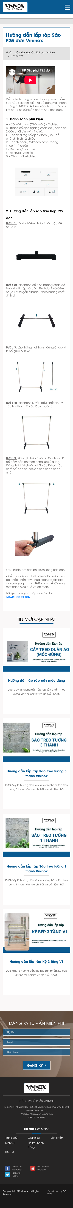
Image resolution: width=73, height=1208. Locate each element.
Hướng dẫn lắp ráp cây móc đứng (36, 680)
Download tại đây (18, 597)
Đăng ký (35, 1065)
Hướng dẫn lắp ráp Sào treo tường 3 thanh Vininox (36, 773)
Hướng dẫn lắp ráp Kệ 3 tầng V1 (37, 961)
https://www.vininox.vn (41, 1113)
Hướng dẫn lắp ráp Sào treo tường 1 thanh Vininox (36, 868)
